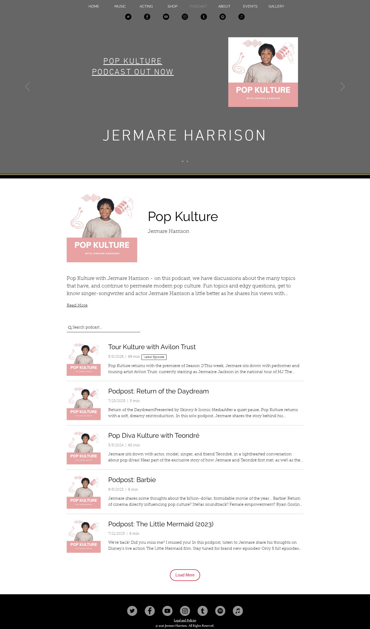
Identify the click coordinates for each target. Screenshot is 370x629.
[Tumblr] (204, 17)
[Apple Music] (238, 611)
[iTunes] (241, 17)
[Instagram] (185, 17)
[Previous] (27, 87)
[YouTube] (166, 17)
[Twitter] (128, 17)
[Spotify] (222, 17)
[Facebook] (147, 17)
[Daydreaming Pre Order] (182, 161)
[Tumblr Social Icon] (203, 611)
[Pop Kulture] (187, 161)
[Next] (342, 87)
